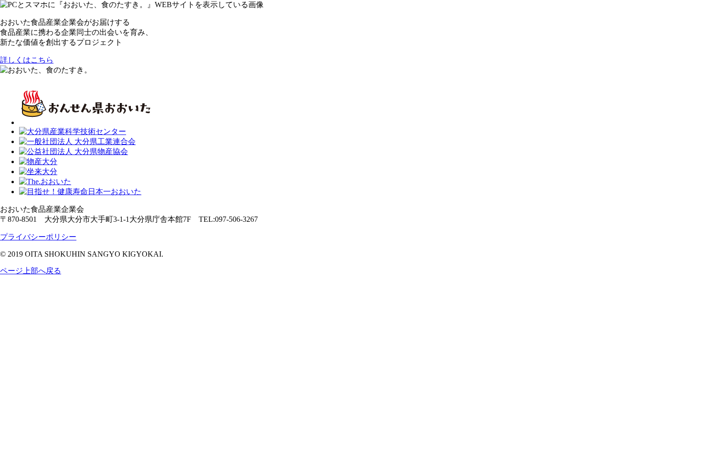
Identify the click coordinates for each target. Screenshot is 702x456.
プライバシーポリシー (38, 237)
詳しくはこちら (26, 60)
